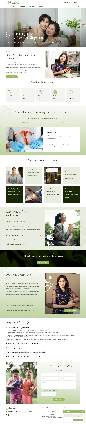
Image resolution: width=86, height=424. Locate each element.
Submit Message (58, 399)
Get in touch (75, 2)
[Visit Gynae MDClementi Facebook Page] (6, 415)
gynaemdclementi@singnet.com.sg (55, 417)
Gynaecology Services (52, 132)
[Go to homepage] (12, 2)
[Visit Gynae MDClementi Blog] (8, 415)
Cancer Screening (66, 144)
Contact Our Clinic (43, 262)
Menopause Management (52, 146)
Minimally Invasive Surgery (67, 146)
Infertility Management (67, 142)
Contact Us (11, 76)
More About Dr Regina (71, 310)
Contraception (50, 144)
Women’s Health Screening (52, 142)
